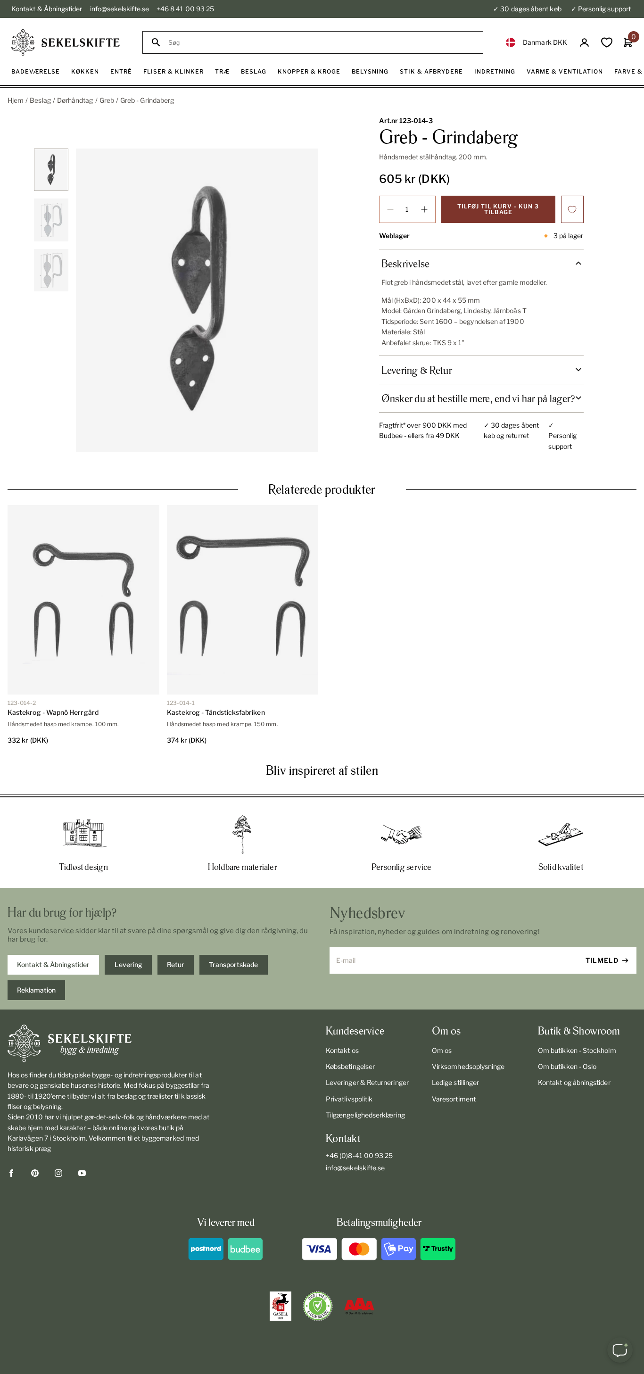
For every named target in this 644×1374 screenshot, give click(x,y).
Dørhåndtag (75, 100)
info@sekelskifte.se (119, 9)
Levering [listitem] (128, 964)
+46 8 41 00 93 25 (185, 9)
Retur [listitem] (175, 964)
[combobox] (321, 43)
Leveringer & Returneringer (367, 1082)
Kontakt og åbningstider (574, 1082)
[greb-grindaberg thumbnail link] (51, 170)
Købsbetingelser (350, 1066)
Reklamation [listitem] (36, 990)
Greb (106, 100)
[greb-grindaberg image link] (197, 300)
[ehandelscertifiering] (318, 1306)
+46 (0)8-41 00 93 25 (359, 1155)
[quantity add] (424, 209)
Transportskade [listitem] (233, 964)
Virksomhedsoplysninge (468, 1066)
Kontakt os (342, 1050)
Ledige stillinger (455, 1082)
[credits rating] (359, 1306)
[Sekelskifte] (110, 1043)
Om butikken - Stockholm (577, 1050)
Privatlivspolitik (349, 1099)
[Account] (584, 43)
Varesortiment (454, 1099)
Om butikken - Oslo (567, 1066)
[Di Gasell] (280, 1306)
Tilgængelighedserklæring (365, 1115)
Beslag (40, 100)
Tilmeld (602, 960)
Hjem (16, 100)
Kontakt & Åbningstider (47, 9)
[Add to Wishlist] (572, 209)
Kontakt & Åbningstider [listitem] (53, 964)
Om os (442, 1050)
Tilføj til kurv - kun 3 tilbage (498, 209)
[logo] (65, 42)
